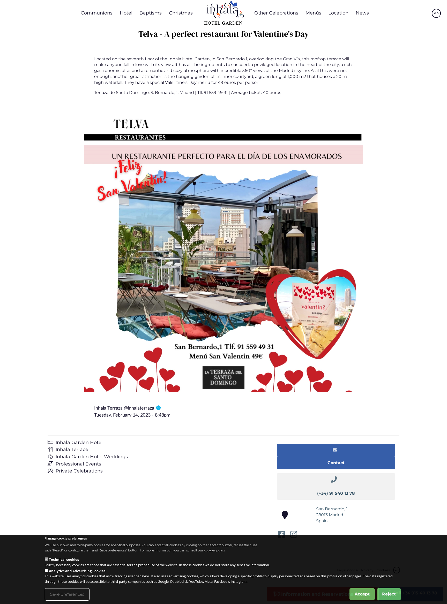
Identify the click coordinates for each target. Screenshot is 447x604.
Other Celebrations (276, 13)
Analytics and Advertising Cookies (77, 570)
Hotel (126, 13)
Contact (336, 462)
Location (338, 13)
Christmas (181, 13)
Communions (97, 13)
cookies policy (214, 550)
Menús (313, 13)
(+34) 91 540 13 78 (336, 493)
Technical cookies (64, 559)
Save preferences (67, 594)
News (362, 13)
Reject (389, 594)
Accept (362, 594)
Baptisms (150, 13)
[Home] (223, 13)
